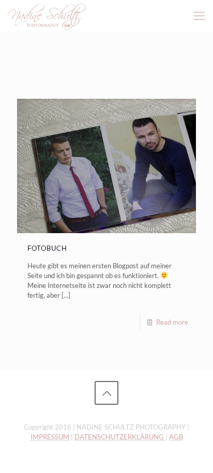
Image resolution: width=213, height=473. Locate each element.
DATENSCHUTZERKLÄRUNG (119, 437)
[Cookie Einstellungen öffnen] (18, 460)
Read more (172, 322)
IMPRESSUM (51, 437)
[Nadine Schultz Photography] (47, 15)
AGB (176, 437)
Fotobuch (47, 248)
